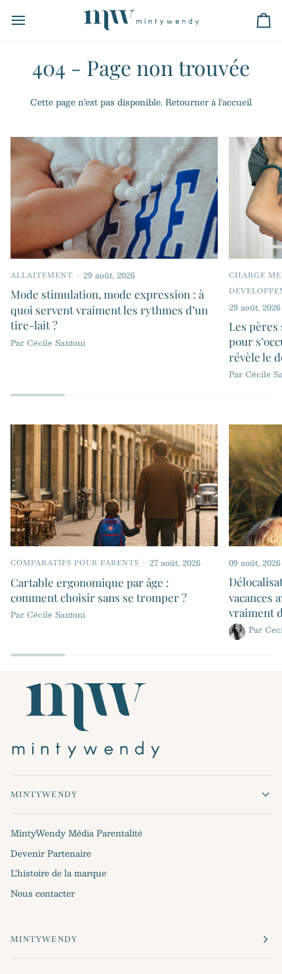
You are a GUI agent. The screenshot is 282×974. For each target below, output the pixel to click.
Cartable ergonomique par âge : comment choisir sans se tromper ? (98, 590)
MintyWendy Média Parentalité (76, 833)
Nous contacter (42, 893)
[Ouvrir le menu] (30, 20)
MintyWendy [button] (43, 794)
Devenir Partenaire (50, 853)
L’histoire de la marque (58, 873)
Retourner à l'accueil (208, 102)
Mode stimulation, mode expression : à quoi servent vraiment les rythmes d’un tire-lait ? (109, 309)
